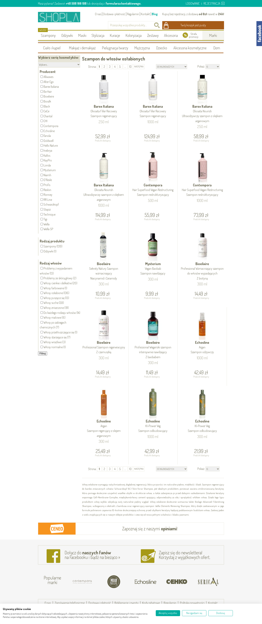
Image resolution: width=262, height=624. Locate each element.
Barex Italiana (104, 111)
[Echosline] (143, 581)
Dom (216, 47)
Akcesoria (171, 35)
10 (130, 67)
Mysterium (152, 268)
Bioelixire (103, 271)
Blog (155, 14)
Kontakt (145, 14)
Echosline (202, 347)
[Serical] (206, 581)
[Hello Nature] (111, 581)
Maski (82, 35)
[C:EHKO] (174, 581)
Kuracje (115, 35)
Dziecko (161, 47)
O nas (98, 14)
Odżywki (67, 35)
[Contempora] (80, 581)
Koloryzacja (133, 35)
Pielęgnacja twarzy (115, 47)
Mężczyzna (142, 47)
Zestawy (153, 35)
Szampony (48, 35)
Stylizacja (97, 35)
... (125, 67)
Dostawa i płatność (114, 14)
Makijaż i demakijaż (82, 47)
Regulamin (133, 14)
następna (138, 66)
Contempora (152, 190)
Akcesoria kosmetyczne (190, 47)
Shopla (61, 17)
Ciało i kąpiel (52, 47)
